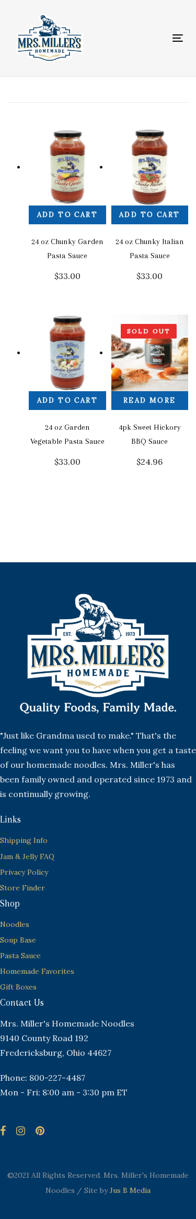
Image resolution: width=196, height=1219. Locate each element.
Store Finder (22, 887)
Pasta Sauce (20, 955)
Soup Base (18, 940)
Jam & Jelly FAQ (27, 856)
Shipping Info (24, 840)
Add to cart (67, 214)
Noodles (14, 924)
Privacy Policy (24, 872)
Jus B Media (130, 1190)
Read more (149, 400)
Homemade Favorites (37, 971)
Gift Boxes (18, 987)
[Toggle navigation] (154, 38)
